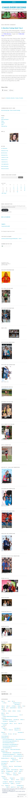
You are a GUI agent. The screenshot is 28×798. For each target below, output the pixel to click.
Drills (10, 723)
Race (17, 761)
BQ (6, 713)
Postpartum (5, 768)
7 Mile (2, 707)
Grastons (4, 766)
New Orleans (17, 781)
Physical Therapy (17, 766)
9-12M (18, 711)
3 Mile (2, 706)
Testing (7, 773)
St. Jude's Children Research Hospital (10, 716)
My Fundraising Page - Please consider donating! (10, 110)
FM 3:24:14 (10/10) (4, 168)
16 (17, 188)
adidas (4, 728)
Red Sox (5, 779)
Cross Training (4, 723)
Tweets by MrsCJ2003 (5, 226)
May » (5, 193)
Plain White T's (12, 721)
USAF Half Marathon (6, 747)
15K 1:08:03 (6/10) (4, 164)
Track (14, 773)
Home (7, 749)
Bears (12, 779)
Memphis (11, 781)
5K (23, 706)
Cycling (4, 725)
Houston (22, 778)
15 (13, 188)
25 (24, 190)
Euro (15, 723)
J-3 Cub (4, 733)
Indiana (22, 779)
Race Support (4, 763)
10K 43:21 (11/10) (4, 157)
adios (5, 729)
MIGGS (21, 719)
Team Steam (16, 704)
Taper (20, 771)
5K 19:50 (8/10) (4, 148)
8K (6, 707)
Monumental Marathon (18, 756)
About (2, 117)
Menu (14, 2)
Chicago (11, 778)
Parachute (5, 721)
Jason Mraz (16, 719)
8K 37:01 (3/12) (4, 152)
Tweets (3, 224)
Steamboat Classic (16, 702)
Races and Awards (4, 119)
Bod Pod (8, 774)
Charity (2, 714)
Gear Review (20, 732)
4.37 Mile (13, 706)
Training (16, 98)
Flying (2, 121)
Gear (7, 787)
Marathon (13, 98)
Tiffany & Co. (16, 729)
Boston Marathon (6, 752)
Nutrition (3, 122)
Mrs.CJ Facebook (5, 217)
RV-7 (14, 733)
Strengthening (9, 771)
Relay (2, 769)
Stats (2, 771)
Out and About (4, 761)
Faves (2, 124)
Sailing (21, 769)
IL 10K (4, 702)
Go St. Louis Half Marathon (8, 739)
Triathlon (6, 785)
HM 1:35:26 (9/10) (4, 166)
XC (17, 787)
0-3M (4, 711)
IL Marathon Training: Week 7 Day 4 (12, 28)
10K (2, 701)
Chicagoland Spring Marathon (8, 754)
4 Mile (7, 706)
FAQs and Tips (4, 126)
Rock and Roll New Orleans (8, 742)
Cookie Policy (4, 792)
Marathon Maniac (4, 758)
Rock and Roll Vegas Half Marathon (9, 746)
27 (6, 191)
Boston (10, 729)
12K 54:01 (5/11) (4, 161)
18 (24, 188)
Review (7, 769)
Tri (1, 785)
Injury (10, 766)
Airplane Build (12, 707)
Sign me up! (5, 210)
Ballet (2, 713)
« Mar (2, 193)
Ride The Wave (14, 769)
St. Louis (17, 783)
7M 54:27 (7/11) (4, 159)
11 (24, 187)
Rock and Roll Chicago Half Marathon (10, 741)
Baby (2, 709)
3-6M (9, 711)
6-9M (13, 711)
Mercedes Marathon (7, 756)
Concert (2, 718)
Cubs (17, 779)
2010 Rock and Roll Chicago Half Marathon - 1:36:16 (11, 238)
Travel (2, 776)
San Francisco (5, 783)
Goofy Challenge (4, 736)
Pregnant (12, 761)
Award (19, 707)
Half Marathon (4, 737)
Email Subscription (6, 203)
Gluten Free (14, 759)
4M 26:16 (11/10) (4, 150)
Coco (20, 714)
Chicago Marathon (16, 752)
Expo (19, 723)
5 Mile (19, 706)
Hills (2, 749)
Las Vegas (5, 781)
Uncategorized (20, 785)
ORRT (20, 758)
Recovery (3, 764)
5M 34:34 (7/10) (4, 155)
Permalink (21, 98)
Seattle (12, 783)
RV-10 (9, 733)
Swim (15, 771)
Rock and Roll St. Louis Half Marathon (10, 744)
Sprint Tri (12, 787)
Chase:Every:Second (14, 7)
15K (12, 701)
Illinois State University (14, 749)
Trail (19, 773)
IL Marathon (8, 98)
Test (2, 773)
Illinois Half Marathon (20, 739)
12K (8, 701)
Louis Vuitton (16, 728)
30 (17, 191)
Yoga (21, 787)
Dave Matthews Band (7, 719)
